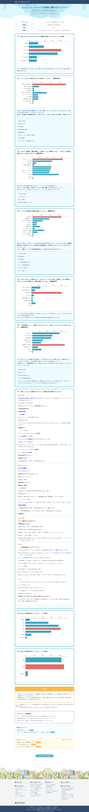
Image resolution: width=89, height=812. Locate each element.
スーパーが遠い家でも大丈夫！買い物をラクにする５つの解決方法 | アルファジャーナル (37, 716)
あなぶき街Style (66, 782)
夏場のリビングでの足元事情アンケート (28, 742)
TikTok (63, 792)
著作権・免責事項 (40, 808)
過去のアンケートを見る (66, 739)
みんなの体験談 (34, 792)
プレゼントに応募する (51, 784)
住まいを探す (19, 782)
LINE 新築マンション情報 (67, 794)
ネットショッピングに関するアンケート (28, 746)
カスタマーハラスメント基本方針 (49, 809)
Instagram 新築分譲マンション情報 (68, 791)
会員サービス (50, 782)
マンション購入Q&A (35, 789)
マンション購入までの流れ (36, 787)
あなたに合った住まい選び (36, 784)
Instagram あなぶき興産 (66, 788)
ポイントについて (50, 789)
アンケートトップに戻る (44, 755)
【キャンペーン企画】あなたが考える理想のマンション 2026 (35, 732)
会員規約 (54, 808)
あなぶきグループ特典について (52, 791)
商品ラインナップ (19, 792)
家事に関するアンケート (25, 730)
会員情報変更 (49, 792)
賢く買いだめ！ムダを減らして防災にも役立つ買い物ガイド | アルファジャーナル (35, 720)
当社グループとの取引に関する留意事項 (34, 809)
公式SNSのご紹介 (66, 785)
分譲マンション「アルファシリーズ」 (22, 791)
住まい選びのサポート (37, 782)
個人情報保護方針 (48, 808)
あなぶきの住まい (20, 785)
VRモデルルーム (19, 794)
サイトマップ (33, 808)
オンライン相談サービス (36, 794)
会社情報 (59, 809)
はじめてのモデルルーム (36, 795)
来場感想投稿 (49, 786)
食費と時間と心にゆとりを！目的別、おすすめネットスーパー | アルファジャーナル (36, 718)
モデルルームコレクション (36, 791)
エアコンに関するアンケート (26, 744)
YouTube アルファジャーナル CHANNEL (67, 798)
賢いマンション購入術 (35, 786)
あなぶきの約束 (19, 788)
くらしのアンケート (50, 787)
